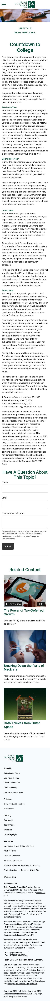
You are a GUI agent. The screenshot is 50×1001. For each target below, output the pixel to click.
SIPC (11, 927)
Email (4, 497)
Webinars (8, 830)
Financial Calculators (13, 860)
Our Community (10, 787)
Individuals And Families (14, 804)
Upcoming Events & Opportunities (19, 846)
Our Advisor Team (12, 773)
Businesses (9, 808)
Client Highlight (10, 834)
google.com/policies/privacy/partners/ (20, 978)
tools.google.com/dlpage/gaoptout (22, 984)
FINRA (6, 927)
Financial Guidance (12, 855)
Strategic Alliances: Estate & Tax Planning (22, 865)
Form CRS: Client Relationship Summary (23, 959)
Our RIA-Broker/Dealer (13, 792)
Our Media (8, 820)
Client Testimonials (12, 782)
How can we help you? (13, 513)
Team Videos (10, 825)
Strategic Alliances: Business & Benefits (21, 870)
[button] (8, 768)
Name (5, 482)
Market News (10, 851)
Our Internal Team (11, 778)
